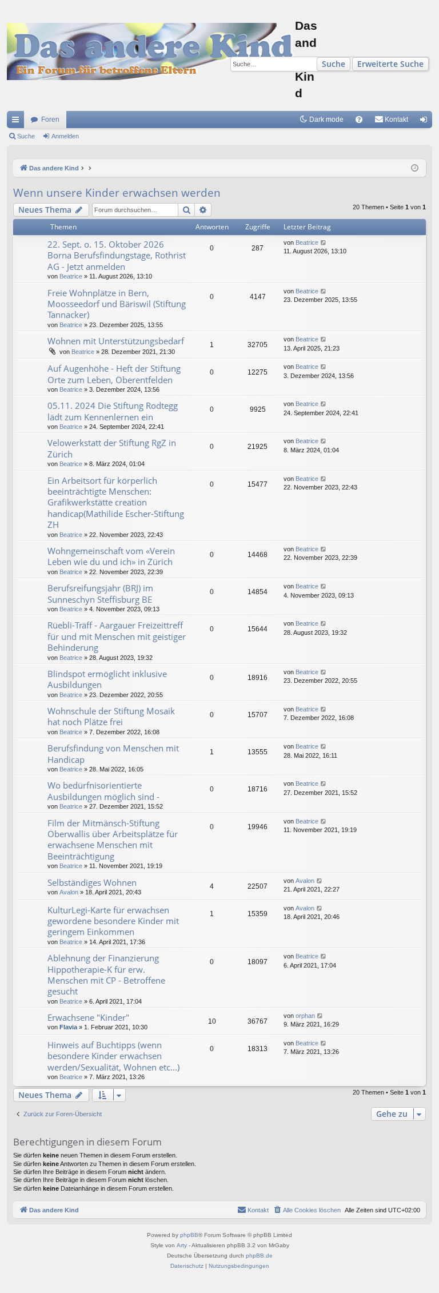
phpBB (189, 1235)
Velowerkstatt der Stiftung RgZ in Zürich (111, 448)
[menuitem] (359, 119)
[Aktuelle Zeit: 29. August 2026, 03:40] (414, 168)
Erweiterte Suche (390, 63)
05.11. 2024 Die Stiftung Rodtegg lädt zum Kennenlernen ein (112, 411)
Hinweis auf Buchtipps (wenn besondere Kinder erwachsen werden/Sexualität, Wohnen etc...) (113, 1056)
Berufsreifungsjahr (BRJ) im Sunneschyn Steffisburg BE (100, 593)
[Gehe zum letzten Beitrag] (324, 242)
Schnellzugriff (17, 122)
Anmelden (65, 136)
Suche (333, 63)
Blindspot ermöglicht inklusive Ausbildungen (107, 679)
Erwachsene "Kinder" (88, 1017)
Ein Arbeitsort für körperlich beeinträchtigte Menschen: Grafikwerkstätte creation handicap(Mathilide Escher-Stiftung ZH (115, 503)
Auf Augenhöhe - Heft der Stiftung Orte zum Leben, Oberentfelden (114, 374)
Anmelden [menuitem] (426, 122)
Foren (50, 120)
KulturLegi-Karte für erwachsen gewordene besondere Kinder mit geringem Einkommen (113, 921)
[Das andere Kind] (151, 51)
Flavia (68, 1027)
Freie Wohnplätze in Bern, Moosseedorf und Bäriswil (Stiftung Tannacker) (116, 304)
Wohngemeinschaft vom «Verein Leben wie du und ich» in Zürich (111, 556)
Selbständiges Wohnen (92, 882)
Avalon (68, 892)
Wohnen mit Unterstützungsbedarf (115, 341)
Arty (182, 1245)
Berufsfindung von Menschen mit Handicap (113, 753)
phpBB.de (259, 1255)
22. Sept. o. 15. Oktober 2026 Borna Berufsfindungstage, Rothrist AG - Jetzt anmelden (116, 255)
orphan (305, 1015)
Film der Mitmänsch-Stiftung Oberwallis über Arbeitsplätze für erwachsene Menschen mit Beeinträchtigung (112, 839)
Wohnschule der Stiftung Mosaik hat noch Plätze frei (111, 716)
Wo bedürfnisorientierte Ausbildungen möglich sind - (103, 790)
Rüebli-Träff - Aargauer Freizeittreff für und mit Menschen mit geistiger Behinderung (116, 636)
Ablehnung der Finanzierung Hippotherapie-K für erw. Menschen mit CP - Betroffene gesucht (106, 974)
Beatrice (70, 276)
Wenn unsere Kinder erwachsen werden (117, 192)
